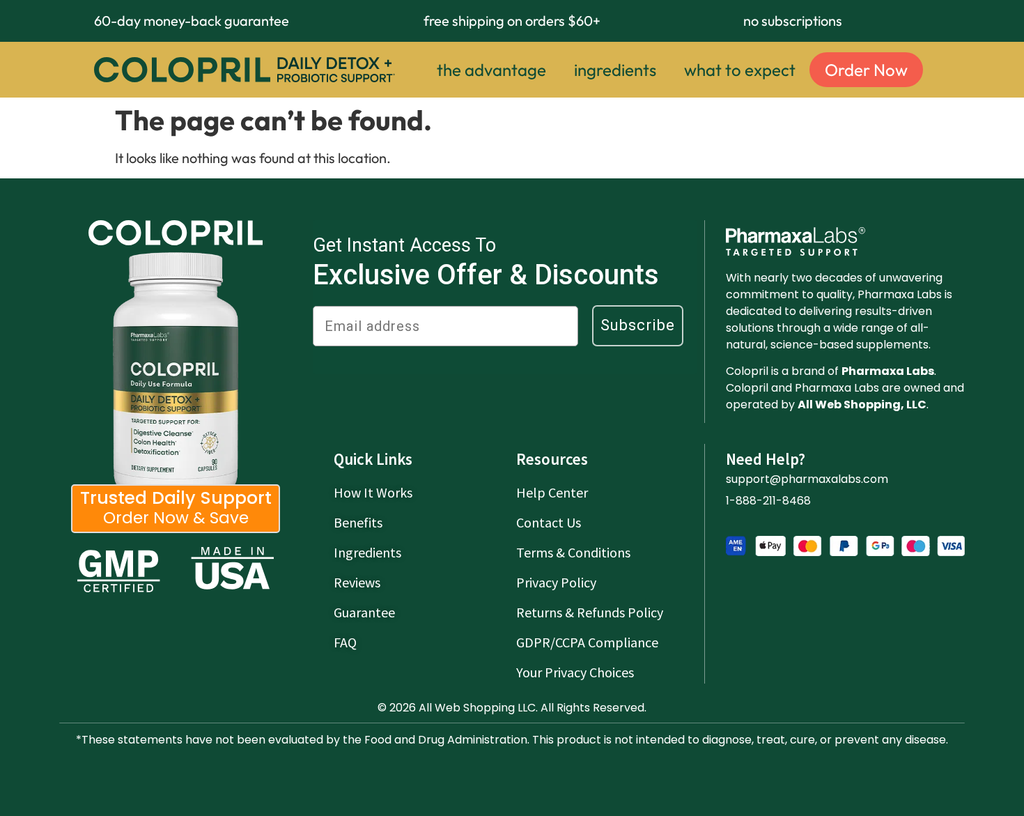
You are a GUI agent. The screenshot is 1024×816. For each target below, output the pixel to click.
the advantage (491, 69)
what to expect (740, 69)
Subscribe (637, 325)
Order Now (866, 69)
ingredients (615, 69)
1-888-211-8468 (768, 501)
